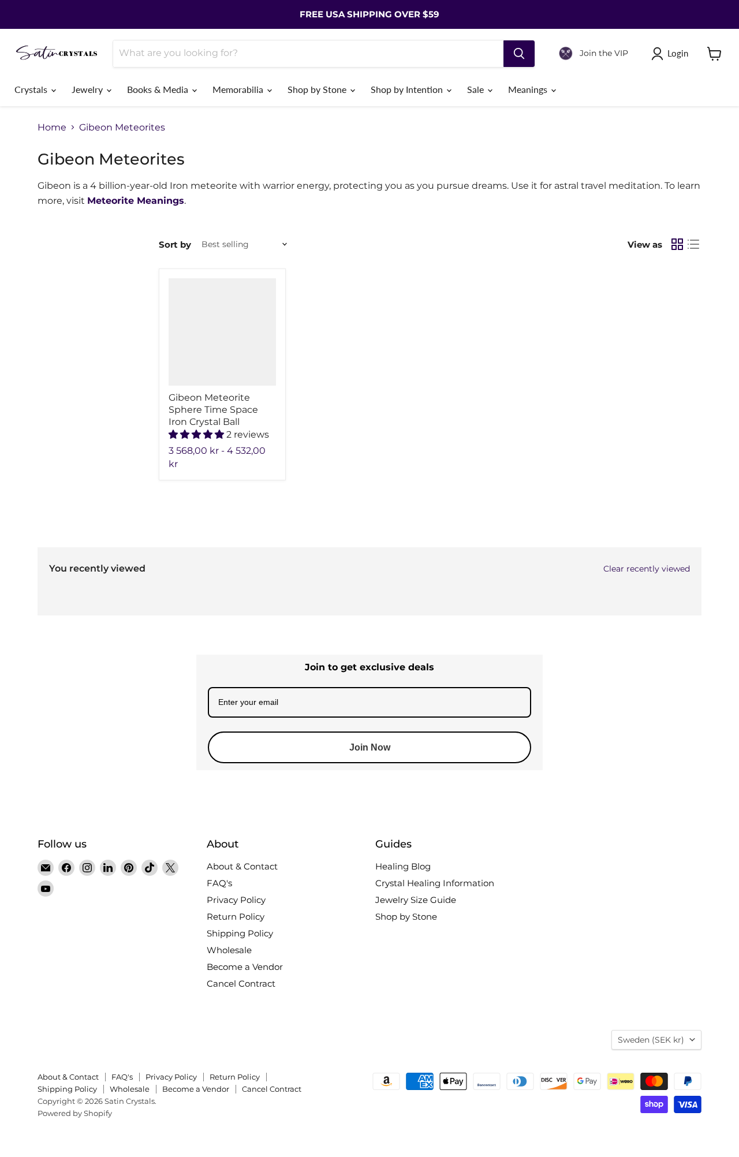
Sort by (175, 244)
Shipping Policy (240, 933)
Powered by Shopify (75, 1113)
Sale (476, 89)
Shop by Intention (408, 89)
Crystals (32, 89)
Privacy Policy (236, 899)
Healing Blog (403, 866)
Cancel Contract (241, 983)
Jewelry (88, 89)
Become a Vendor (245, 966)
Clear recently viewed (646, 568)
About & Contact (242, 866)
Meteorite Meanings (135, 200)
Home (52, 127)
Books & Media (159, 89)
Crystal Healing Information (434, 883)
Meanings (529, 89)
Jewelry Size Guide (415, 899)
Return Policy (235, 916)
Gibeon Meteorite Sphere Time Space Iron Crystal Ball (213, 409)
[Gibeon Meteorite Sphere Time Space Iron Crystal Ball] (222, 332)
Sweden (651, 1040)
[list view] (693, 244)
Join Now (369, 747)
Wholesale (229, 950)
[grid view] (677, 244)
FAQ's (219, 883)
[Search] (519, 53)
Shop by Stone (318, 89)
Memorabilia (239, 89)
